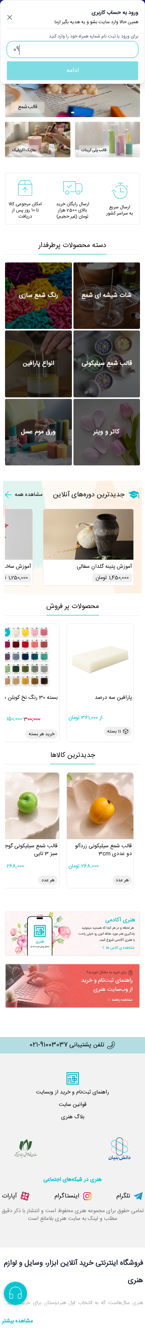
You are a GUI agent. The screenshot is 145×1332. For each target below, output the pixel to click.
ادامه (73, 70)
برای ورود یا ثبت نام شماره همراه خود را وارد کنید (93, 36)
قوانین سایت (73, 1104)
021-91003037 (48, 1045)
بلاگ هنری (72, 1117)
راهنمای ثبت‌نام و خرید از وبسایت (72, 1092)
